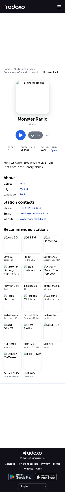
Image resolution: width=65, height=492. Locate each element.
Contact (10, 463)
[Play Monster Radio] (21, 135)
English (24, 194)
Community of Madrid (16, 72)
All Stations (20, 69)
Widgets (28, 468)
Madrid (35, 72)
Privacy (45, 463)
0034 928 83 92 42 (31, 208)
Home (7, 69)
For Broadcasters (28, 463)
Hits (22, 183)
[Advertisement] (32, 41)
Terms (56, 463)
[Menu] (59, 7)
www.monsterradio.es (33, 219)
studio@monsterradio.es (34, 213)
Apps (39, 468)
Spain (33, 69)
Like (37, 135)
